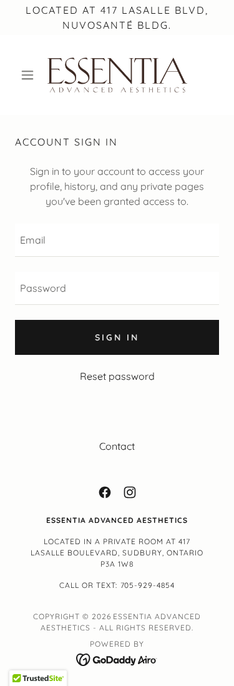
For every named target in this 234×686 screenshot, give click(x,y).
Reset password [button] (117, 376)
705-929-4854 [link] (147, 585)
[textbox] (117, 240)
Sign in (117, 337)
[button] (30, 74)
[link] (117, 75)
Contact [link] (117, 446)
